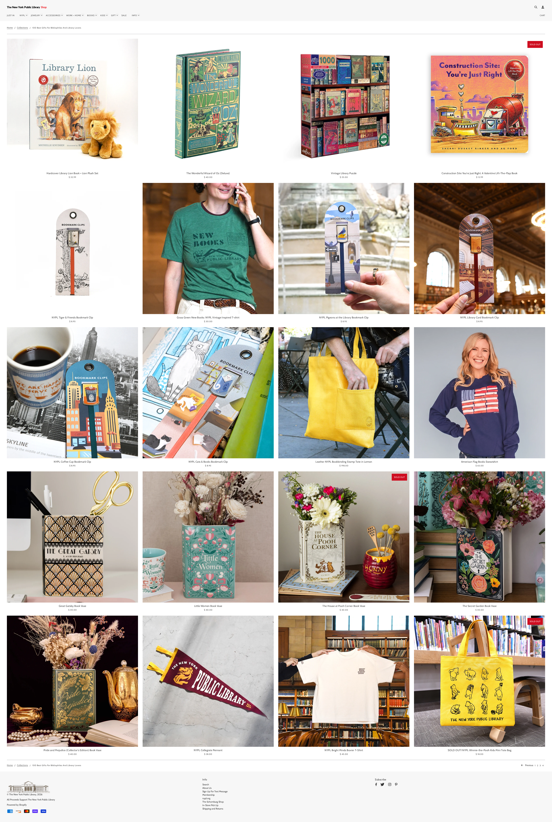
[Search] (535, 8)
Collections (22, 28)
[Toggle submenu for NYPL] (26, 15)
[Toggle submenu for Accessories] (62, 15)
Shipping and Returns (212, 808)
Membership (208, 795)
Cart (542, 15)
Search (205, 784)
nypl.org (206, 798)
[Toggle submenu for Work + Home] (82, 15)
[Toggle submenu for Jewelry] (41, 15)
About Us (207, 788)
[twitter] (382, 785)
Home (10, 28)
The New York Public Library (22, 794)
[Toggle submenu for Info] (138, 15)
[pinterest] (396, 785)
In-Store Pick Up (210, 805)
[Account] (542, 8)
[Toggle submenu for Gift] (117, 15)
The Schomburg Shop (213, 801)
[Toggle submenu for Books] (96, 15)
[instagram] (389, 785)
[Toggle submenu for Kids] (107, 15)
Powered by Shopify (17, 804)
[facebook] (376, 785)
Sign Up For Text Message (215, 791)
